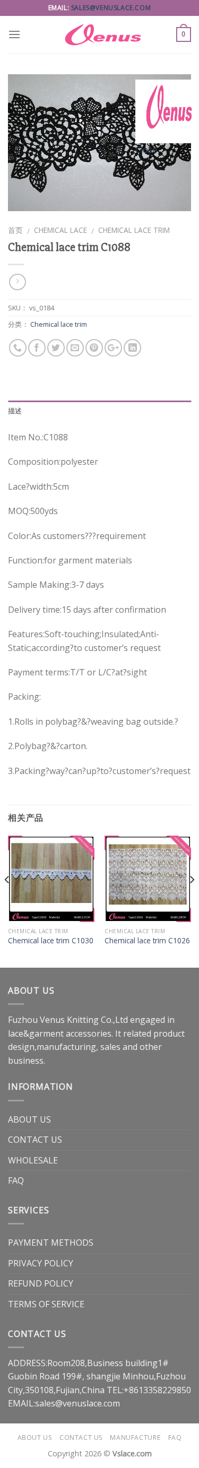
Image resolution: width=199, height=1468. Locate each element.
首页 (15, 230)
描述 (15, 411)
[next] (191, 901)
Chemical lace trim (134, 230)
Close (146, 149)
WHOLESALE (33, 1160)
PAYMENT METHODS (50, 1242)
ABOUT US (29, 1119)
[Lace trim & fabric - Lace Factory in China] (100, 34)
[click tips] (167, 110)
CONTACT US (35, 1139)
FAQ (16, 1180)
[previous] (7, 901)
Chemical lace (60, 230)
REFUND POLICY (40, 1283)
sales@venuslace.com (111, 7)
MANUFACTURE (135, 1437)
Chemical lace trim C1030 (50, 940)
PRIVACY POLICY (40, 1263)
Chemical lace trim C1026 (147, 940)
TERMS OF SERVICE (46, 1304)
